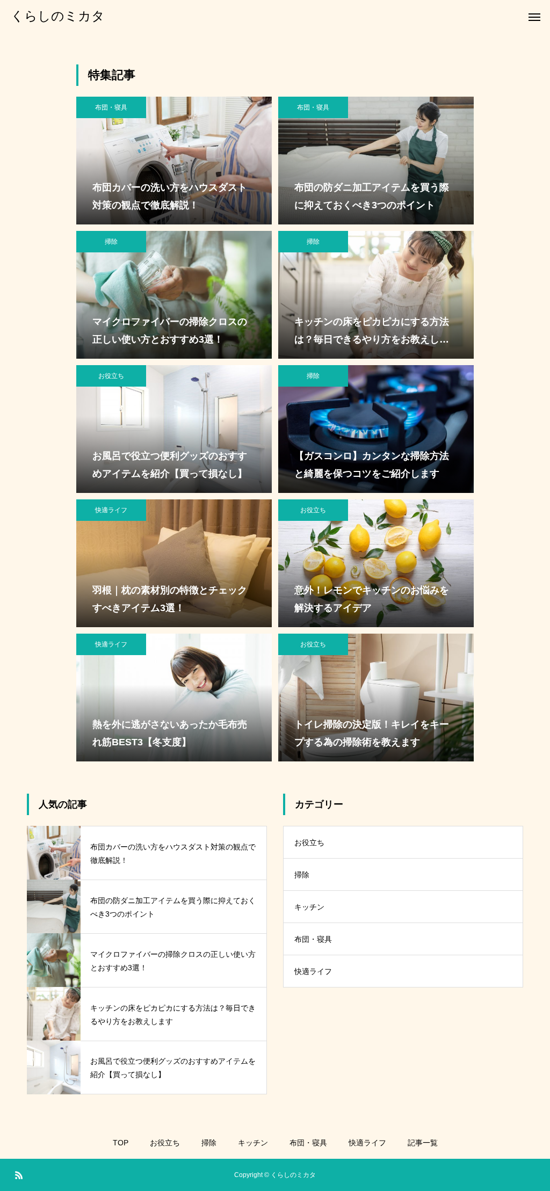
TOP (120, 1142)
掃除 (111, 241)
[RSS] (18, 1175)
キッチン (309, 907)
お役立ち (111, 376)
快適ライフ (111, 510)
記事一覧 (423, 1142)
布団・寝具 (111, 107)
